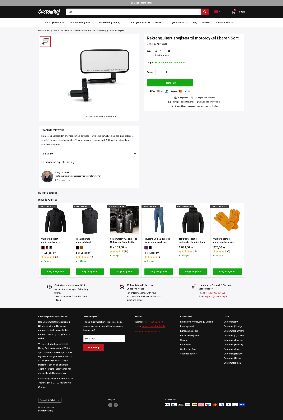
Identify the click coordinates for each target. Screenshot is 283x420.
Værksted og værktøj (109, 22)
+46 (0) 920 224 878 (215, 293)
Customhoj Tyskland (234, 335)
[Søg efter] (205, 12)
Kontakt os (64, 180)
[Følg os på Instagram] (116, 405)
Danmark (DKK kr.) (47, 400)
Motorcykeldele (53, 22)
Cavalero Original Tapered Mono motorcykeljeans (157, 240)
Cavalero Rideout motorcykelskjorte (50, 240)
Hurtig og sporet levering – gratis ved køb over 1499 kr (196, 102)
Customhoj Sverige (233, 326)
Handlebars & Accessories (72, 30)
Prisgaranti (183, 98)
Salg (195, 22)
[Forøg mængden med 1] (174, 72)
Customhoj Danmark (234, 331)
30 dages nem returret (205, 98)
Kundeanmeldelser (189, 331)
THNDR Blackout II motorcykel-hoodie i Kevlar (192, 240)
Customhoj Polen (232, 363)
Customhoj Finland (233, 358)
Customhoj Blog (188, 349)
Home (40, 30)
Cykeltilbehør (177, 22)
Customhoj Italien (232, 349)
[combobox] (133, 12)
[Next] (244, 240)
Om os (183, 340)
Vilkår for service (188, 353)
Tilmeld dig (93, 347)
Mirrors (88, 30)
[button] (48, 257)
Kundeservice (223, 22)
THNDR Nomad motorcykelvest (83, 240)
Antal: (150, 72)
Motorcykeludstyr (138, 22)
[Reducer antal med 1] (159, 72)
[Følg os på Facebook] (110, 405)
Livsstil (158, 22)
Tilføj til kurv (169, 83)
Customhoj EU (231, 321)
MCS (149, 44)
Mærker (206, 22)
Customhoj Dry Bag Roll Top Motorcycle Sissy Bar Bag (123, 240)
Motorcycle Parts (52, 30)
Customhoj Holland (233, 353)
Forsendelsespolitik (189, 335)
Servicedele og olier (79, 22)
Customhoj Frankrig (233, 344)
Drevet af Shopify (45, 411)
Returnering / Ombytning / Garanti (196, 321)
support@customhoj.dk (216, 296)
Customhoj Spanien (233, 340)
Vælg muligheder (55, 271)
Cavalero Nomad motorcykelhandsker (223, 240)
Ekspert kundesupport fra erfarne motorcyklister (196, 106)
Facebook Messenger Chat (148, 331)
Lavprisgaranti (187, 326)
